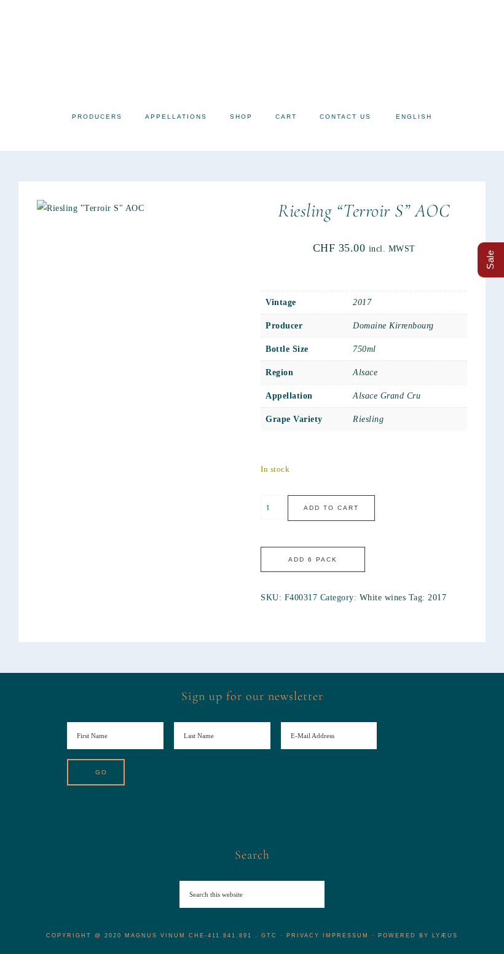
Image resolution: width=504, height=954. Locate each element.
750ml (364, 349)
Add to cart (331, 507)
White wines (383, 597)
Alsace (365, 372)
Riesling (368, 419)
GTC (269, 935)
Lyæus (445, 935)
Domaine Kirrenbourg (393, 325)
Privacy (303, 935)
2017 (362, 302)
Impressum (346, 935)
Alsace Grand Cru (386, 395)
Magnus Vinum (252, 50)
